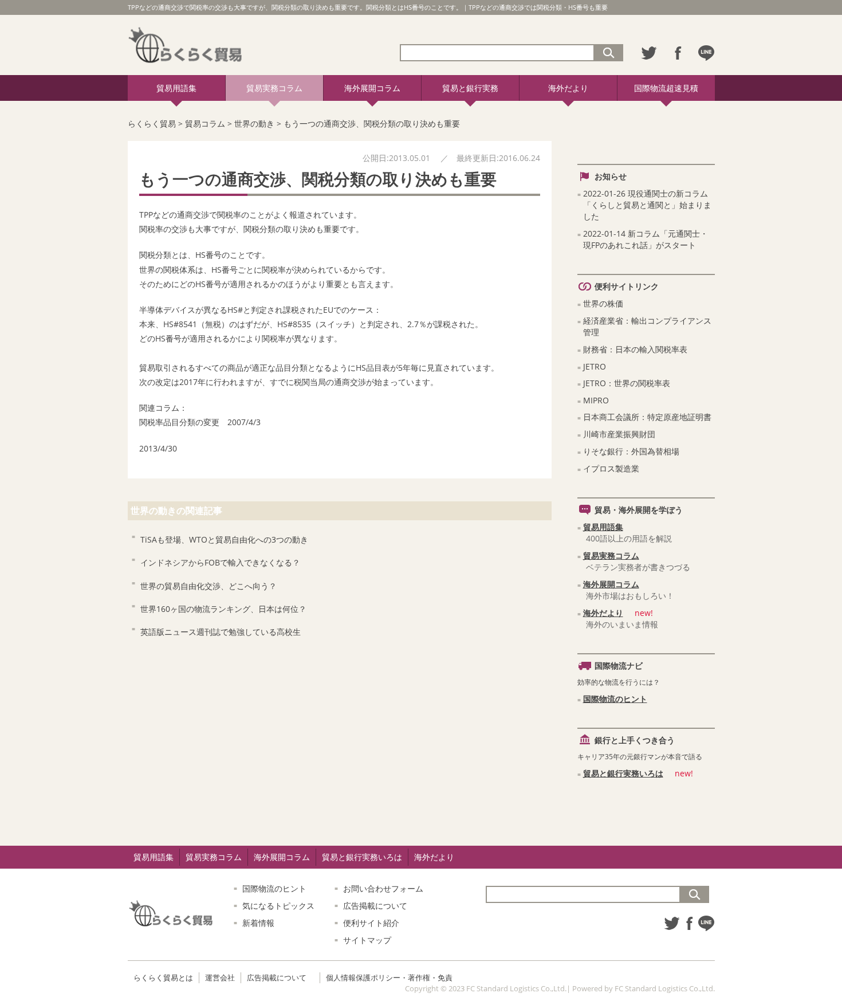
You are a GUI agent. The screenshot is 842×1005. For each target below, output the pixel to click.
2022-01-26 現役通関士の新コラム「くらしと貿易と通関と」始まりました (647, 205)
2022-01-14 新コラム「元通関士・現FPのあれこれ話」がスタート (645, 239)
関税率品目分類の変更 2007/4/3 (200, 422)
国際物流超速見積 (666, 88)
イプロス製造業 (611, 468)
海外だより (568, 88)
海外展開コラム (372, 88)
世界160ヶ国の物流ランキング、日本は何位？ (223, 608)
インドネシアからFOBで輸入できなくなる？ (220, 562)
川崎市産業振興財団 (619, 434)
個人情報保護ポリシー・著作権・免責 (389, 977)
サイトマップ (367, 940)
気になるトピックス (278, 905)
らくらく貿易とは (163, 977)
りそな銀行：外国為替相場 (631, 451)
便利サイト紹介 (371, 922)
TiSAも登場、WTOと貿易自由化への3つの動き (224, 539)
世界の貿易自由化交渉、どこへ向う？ (208, 585)
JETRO (594, 366)
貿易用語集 (176, 88)
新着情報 (258, 922)
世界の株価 (603, 303)
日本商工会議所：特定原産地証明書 (647, 416)
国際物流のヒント (615, 698)
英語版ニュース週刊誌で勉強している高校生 (220, 631)
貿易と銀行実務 (470, 88)
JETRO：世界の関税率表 (626, 383)
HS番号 (208, 254)
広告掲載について (375, 905)
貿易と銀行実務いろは (623, 773)
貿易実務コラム (274, 88)
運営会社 (220, 977)
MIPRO (596, 400)
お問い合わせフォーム (383, 888)
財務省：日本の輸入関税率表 (635, 349)
